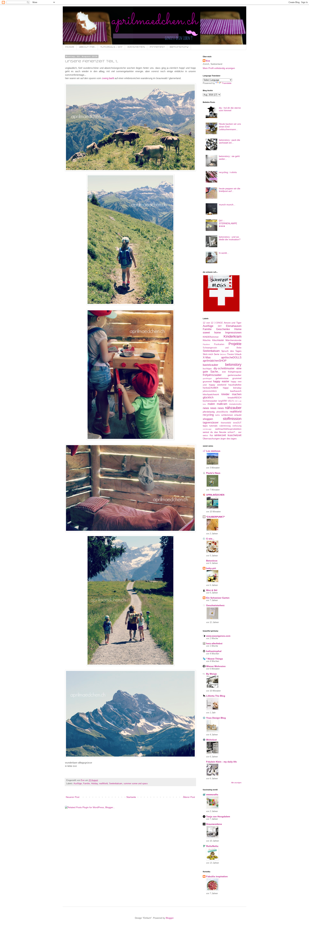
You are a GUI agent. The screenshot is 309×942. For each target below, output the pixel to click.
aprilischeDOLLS (231, 357)
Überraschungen (211, 438)
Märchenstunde (233, 340)
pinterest (157, 47)
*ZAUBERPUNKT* (215, 517)
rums (217, 415)
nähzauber (233, 408)
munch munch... (227, 204)
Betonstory (179, 47)
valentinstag (225, 426)
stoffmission (232, 419)
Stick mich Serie (211, 354)
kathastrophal (213, 651)
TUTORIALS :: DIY (111, 47)
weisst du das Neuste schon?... (220, 432)
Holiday (94, 783)
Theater (230, 354)
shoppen (208, 419)
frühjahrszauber (212, 375)
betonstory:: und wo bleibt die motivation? (229, 238)
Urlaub (238, 354)
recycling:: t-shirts (228, 172)
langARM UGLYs (226, 401)
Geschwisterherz (215, 605)
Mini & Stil (211, 590)
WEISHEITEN (136, 47)
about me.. (87, 47)
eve (224, 371)
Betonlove (211, 560)
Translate (226, 83)
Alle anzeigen (236, 783)
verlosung (236, 426)
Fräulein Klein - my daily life (221, 761)
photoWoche (222, 412)
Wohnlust (211, 739)
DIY (220, 326)
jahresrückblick (210, 391)
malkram (222, 403)
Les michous (213, 451)
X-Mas (207, 357)
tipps (205, 425)
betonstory (233, 365)
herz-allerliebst (214, 643)
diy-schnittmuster (224, 368)
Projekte (235, 344)
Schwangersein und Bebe (222, 348)
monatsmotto (235, 404)
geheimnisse (222, 378)
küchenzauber (210, 400)
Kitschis (207, 340)
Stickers (223, 354)
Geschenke (223, 329)
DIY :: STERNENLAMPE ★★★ (228, 223)
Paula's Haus (213, 473)
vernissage (207, 429)
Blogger (169, 918)
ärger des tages (228, 438)
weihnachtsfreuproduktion (228, 429)
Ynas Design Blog (216, 718)
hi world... (224, 253)
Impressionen (233, 332)
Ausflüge (78, 783)
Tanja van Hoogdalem (218, 816)
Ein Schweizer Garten (217, 598)
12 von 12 (208, 322)
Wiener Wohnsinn (216, 666)
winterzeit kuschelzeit (227, 435)
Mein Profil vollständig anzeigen (219, 68)
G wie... (210, 538)
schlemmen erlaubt (231, 415)
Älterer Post (189, 797)
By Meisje (211, 674)
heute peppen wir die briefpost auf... (229, 190)
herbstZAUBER (210, 387)
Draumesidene (214, 824)
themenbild (226, 423)
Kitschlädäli (218, 340)
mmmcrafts (212, 794)
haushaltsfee (234, 384)
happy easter (221, 381)
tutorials (213, 425)
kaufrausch (235, 391)
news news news (213, 408)
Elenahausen (233, 325)
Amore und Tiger (232, 322)
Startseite (131, 797)
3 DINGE (218, 323)
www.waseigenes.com (218, 636)
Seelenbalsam (115, 783)
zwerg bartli (108, 78)
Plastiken (206, 344)
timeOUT (237, 423)
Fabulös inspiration (217, 876)
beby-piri (211, 568)
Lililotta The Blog (215, 696)
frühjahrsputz (234, 371)
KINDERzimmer (211, 337)
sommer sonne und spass (136, 783)
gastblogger (207, 378)
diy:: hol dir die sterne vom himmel (230, 109)
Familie (86, 783)
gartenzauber (234, 375)
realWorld (103, 783)
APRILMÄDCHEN (215, 494)
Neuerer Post (72, 797)
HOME (69, 47)
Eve (208, 60)
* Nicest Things (214, 658)
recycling (208, 414)
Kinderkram (232, 336)
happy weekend (217, 384)
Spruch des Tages (231, 351)
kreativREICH (234, 397)
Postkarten (219, 344)
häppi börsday (232, 387)
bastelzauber (210, 364)
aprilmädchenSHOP (214, 360)
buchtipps (207, 369)
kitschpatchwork (211, 394)
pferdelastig (209, 411)
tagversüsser (211, 422)
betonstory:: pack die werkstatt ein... (229, 141)
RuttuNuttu (212, 846)
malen (211, 403)
